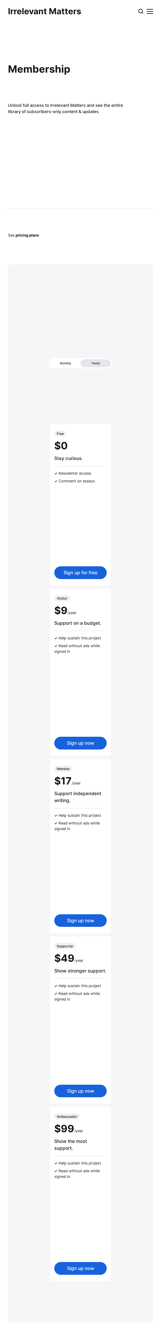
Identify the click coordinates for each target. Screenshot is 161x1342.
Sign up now (80, 743)
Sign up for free (80, 572)
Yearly (95, 363)
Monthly (65, 363)
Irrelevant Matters (44, 11)
